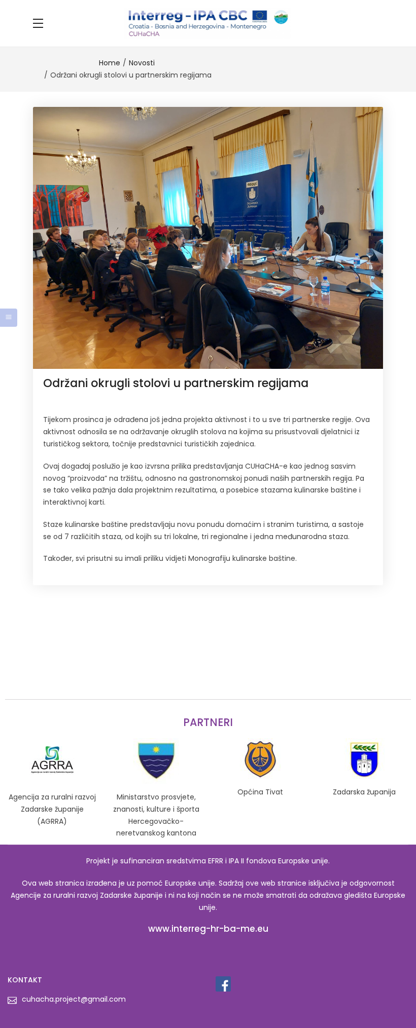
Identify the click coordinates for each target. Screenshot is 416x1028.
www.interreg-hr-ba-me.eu (208, 929)
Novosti (142, 63)
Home (109, 63)
